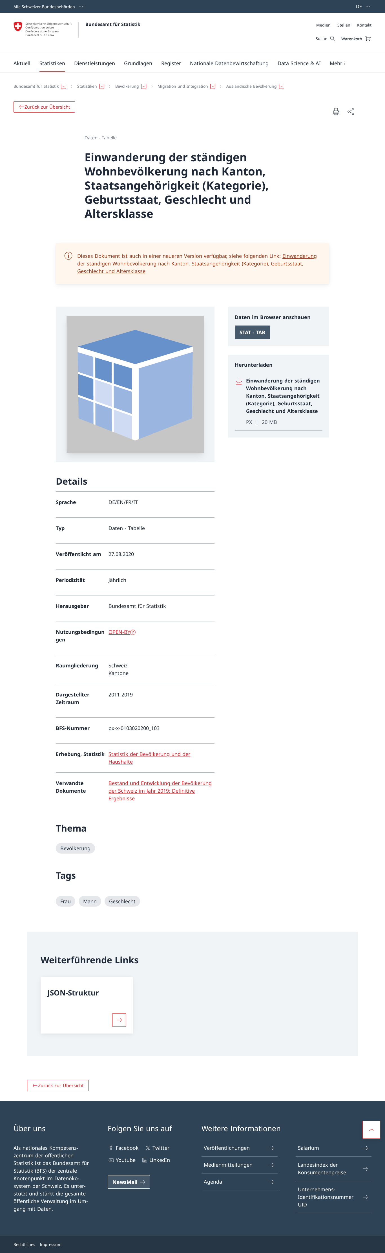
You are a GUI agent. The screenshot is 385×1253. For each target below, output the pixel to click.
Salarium (308, 1147)
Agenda (213, 1181)
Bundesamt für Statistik (112, 24)
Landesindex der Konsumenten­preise (322, 1168)
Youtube (126, 1160)
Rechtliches (24, 1244)
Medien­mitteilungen (228, 1164)
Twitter (160, 1147)
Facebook (127, 1147)
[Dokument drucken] (336, 111)
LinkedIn (159, 1160)
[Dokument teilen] (350, 111)
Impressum (50, 1244)
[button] (22, 63)
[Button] (119, 1020)
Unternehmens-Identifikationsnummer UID (325, 1197)
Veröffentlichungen (227, 1147)
